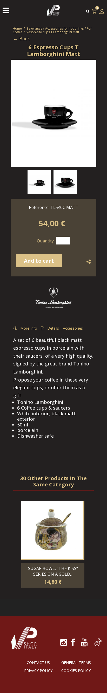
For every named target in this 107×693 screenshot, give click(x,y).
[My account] (101, 11)
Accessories (73, 328)
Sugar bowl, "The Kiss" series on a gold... (53, 571)
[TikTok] (98, 639)
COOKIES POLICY (76, 670)
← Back (21, 39)
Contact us (38, 662)
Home (17, 28)
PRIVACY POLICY (38, 670)
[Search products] (87, 11)
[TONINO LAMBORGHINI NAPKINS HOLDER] (52, 494)
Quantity (45, 241)
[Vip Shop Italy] (53, 15)
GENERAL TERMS (76, 662)
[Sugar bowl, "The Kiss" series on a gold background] (52, 530)
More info (28, 328)
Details (53, 328)
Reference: (39, 207)
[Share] (88, 262)
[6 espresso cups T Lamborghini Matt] (39, 182)
